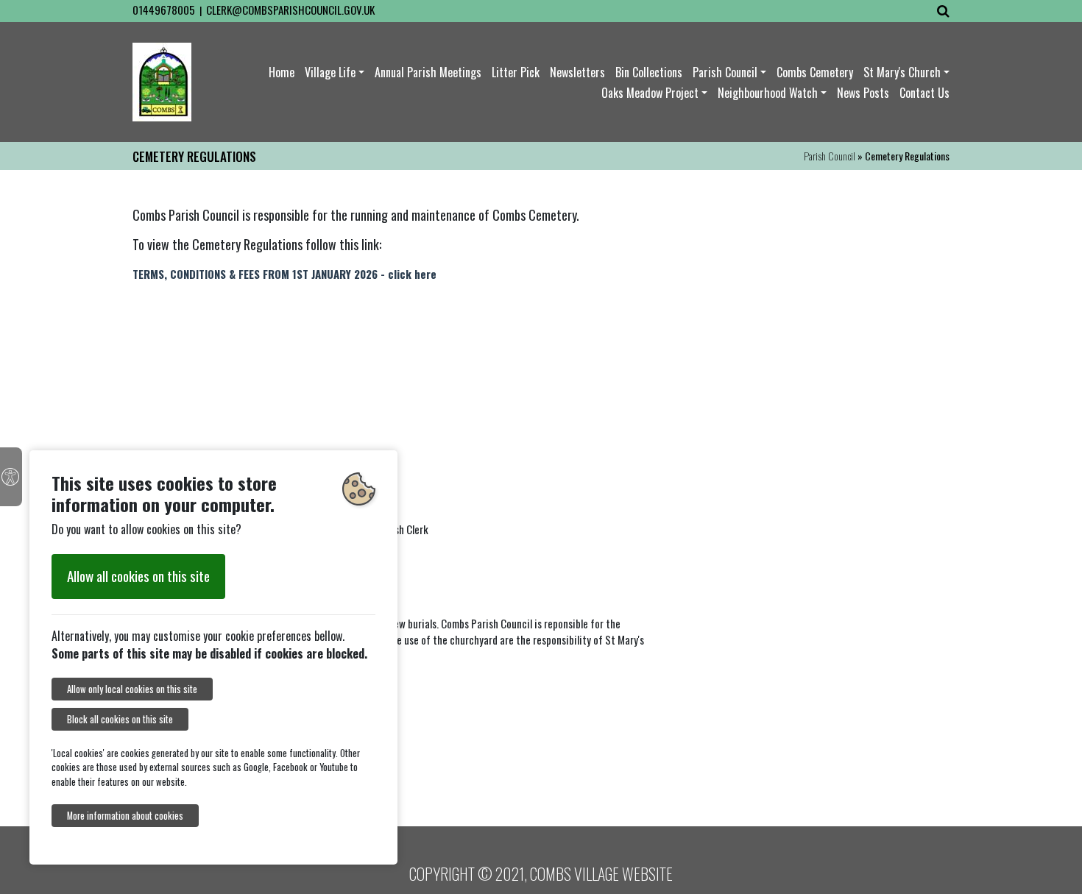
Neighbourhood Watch (768, 93)
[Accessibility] (11, 476)
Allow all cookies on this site (138, 575)
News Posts (863, 93)
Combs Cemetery (815, 72)
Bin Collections (648, 72)
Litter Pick (516, 72)
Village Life (330, 72)
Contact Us (924, 93)
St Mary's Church (902, 72)
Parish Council (725, 72)
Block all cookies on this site (120, 719)
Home (281, 72)
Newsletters (577, 72)
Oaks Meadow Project (650, 93)
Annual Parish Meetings (428, 72)
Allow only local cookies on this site (132, 689)
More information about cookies (125, 816)
